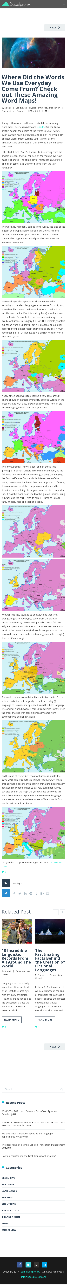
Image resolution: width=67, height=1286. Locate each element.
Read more (11, 1019)
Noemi (8, 107)
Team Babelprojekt (29, 1271)
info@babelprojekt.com (33, 1276)
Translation (54, 107)
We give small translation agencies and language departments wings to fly (27, 1135)
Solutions (9, 1203)
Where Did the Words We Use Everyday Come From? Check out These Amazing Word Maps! (33, 88)
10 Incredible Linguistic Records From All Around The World (16, 958)
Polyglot (32, 107)
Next (53, 27)
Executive (8, 1177)
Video (5, 1223)
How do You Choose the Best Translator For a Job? (29, 1155)
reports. (41, 127)
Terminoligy (42, 107)
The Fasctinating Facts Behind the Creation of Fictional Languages (50, 960)
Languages (21, 107)
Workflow (9, 1229)
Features (8, 1184)
